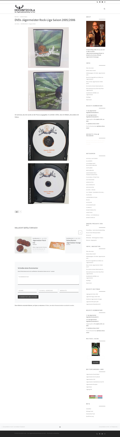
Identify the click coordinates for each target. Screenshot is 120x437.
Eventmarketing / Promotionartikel (91, 173)
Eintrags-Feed (89, 411)
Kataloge (88, 97)
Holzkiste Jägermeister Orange (94, 299)
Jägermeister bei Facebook (93, 377)
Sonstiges (89, 212)
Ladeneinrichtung (91, 197)
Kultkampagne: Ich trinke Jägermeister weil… (95, 74)
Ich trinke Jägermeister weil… (95, 192)
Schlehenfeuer (91, 205)
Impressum (89, 99)
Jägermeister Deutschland (92, 374)
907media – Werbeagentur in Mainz (94, 237)
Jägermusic (89, 387)
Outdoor (89, 202)
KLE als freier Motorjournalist (93, 232)
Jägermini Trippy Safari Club (93, 296)
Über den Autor (90, 68)
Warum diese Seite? (91, 70)
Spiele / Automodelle (92, 215)
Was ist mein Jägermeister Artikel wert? (94, 82)
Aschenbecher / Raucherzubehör (91, 164)
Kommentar (23, 276)
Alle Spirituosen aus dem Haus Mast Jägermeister (95, 89)
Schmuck (89, 207)
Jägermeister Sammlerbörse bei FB (95, 382)
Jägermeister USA (90, 379)
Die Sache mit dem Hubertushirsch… (95, 86)
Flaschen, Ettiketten (92, 177)
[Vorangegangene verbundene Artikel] (76, 232)
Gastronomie (90, 179)
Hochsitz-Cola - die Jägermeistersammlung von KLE (32, 433)
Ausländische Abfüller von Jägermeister (92, 93)
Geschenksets (90, 184)
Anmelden (88, 409)
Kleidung (89, 195)
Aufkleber (89, 168)
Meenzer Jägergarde (91, 240)
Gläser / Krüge (90, 190)
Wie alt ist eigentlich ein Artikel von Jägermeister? (94, 78)
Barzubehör (90, 170)
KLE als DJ (88, 235)
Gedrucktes (90, 182)
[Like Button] (17, 212)
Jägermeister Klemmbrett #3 (93, 304)
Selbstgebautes (91, 210)
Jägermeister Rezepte (91, 384)
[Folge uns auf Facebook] (99, 2)
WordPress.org (90, 416)
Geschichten (90, 187)
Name (20, 290)
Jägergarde (89, 389)
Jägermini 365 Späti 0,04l (92, 301)
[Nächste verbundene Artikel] (80, 232)
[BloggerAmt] (99, 397)
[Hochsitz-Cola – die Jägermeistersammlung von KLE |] (25, 8)
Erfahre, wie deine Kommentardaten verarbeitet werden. (59, 305)
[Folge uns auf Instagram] (104, 2)
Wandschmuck (90, 217)
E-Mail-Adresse (46, 290)
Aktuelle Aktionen (92, 158)
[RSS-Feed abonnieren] (97, 2)
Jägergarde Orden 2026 (92, 294)
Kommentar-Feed (90, 414)
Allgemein (89, 161)
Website (63, 290)
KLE (18, 23)
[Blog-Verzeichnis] (99, 396)
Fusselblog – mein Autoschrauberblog (95, 230)
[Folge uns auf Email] (102, 2)
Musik (88, 200)
